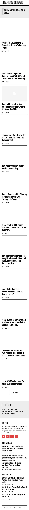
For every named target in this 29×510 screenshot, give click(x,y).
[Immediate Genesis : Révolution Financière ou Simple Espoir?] (14, 278)
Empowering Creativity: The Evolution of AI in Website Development (14, 137)
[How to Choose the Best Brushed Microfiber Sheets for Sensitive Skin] (14, 93)
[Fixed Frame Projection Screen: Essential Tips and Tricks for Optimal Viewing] (14, 63)
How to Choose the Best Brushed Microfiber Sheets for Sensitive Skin (13, 107)
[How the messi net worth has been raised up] (14, 155)
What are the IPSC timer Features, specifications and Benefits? (14, 227)
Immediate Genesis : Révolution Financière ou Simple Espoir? (12, 291)
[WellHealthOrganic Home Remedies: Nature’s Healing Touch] (14, 32)
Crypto (4, 453)
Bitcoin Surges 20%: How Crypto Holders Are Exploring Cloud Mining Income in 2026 (13, 448)
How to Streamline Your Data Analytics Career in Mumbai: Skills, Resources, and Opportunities (14, 259)
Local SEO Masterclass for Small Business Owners (13, 382)
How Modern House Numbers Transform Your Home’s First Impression (11, 465)
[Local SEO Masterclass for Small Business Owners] (14, 370)
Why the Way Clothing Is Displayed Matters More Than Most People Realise (13, 480)
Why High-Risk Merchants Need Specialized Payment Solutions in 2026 (14, 457)
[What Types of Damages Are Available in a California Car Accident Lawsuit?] (14, 309)
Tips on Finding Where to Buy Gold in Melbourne (13, 495)
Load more (14, 392)
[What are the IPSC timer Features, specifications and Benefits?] (14, 214)
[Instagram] (8, 436)
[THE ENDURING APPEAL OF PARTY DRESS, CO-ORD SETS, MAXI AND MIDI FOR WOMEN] (14, 340)
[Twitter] (12, 436)
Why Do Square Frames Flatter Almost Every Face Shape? (14, 488)
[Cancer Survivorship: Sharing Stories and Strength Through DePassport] (14, 183)
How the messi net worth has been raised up (13, 167)
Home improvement (7, 469)
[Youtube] (16, 436)
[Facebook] (3, 436)
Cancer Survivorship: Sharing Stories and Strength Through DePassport (14, 197)
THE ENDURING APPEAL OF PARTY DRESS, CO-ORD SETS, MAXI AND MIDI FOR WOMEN (13, 353)
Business (4, 460)
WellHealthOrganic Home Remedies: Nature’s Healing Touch (14, 45)
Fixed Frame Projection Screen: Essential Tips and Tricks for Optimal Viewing (13, 76)
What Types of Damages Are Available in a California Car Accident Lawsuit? (14, 322)
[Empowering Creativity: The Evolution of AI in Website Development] (14, 124)
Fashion (4, 484)
